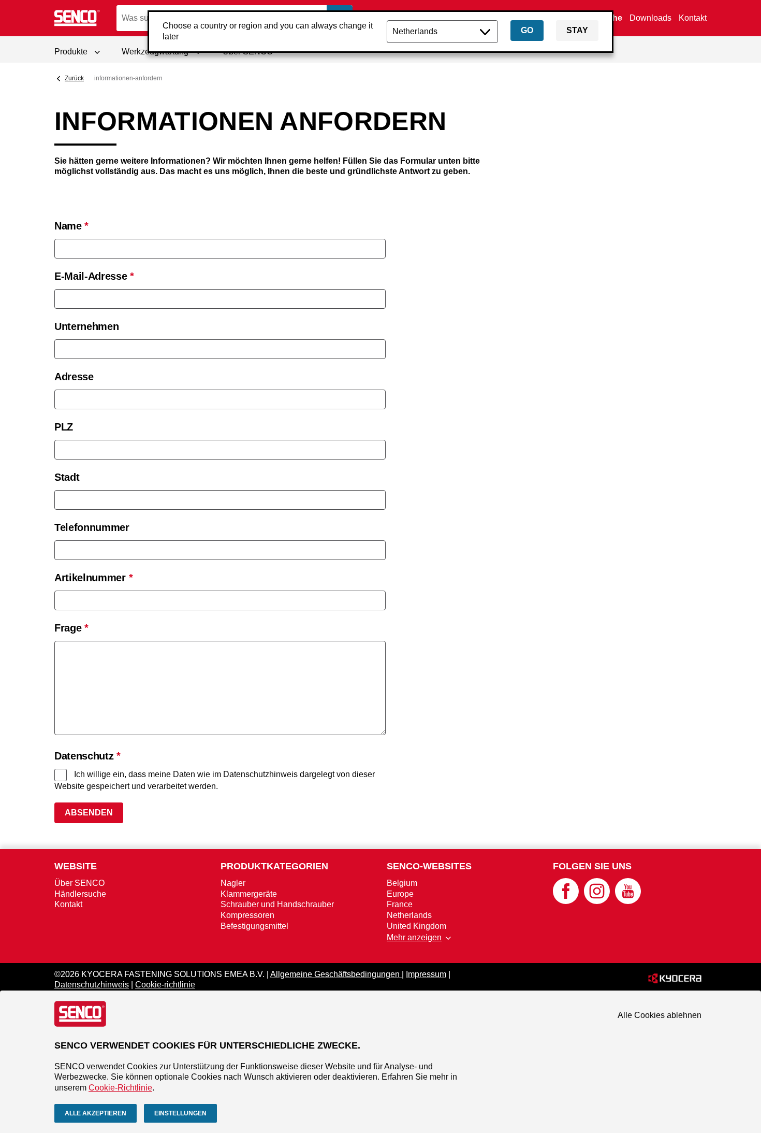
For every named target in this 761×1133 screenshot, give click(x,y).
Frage (71, 628)
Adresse (74, 376)
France (400, 904)
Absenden (89, 812)
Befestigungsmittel (254, 926)
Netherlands (409, 915)
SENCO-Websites (429, 866)
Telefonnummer (91, 527)
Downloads (650, 17)
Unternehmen (86, 326)
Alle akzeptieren (95, 1113)
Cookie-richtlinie (165, 984)
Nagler (233, 883)
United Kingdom (416, 926)
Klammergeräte (249, 894)
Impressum (426, 974)
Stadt (66, 477)
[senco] (77, 18)
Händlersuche (80, 894)
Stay (577, 30)
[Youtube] (628, 901)
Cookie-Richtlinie (120, 1087)
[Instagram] (597, 901)
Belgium (402, 883)
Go (527, 30)
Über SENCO (79, 883)
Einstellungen (180, 1113)
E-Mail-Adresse (94, 276)
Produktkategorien (274, 866)
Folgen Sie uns (592, 866)
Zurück (74, 78)
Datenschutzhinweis (91, 984)
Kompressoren (247, 915)
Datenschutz (87, 756)
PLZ (63, 427)
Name (71, 226)
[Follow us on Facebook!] (566, 901)
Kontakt (693, 17)
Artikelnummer (93, 577)
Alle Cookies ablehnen (659, 1015)
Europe (400, 894)
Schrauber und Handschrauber (277, 904)
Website (75, 866)
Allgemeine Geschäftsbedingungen (336, 974)
